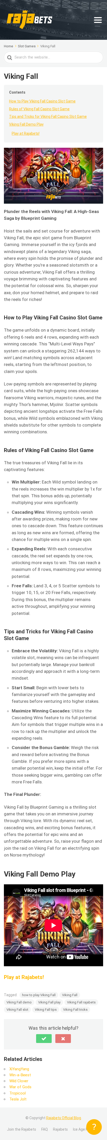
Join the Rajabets (21, 1129)
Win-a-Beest (20, 1075)
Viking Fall (69, 995)
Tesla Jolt (17, 1099)
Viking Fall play (49, 1002)
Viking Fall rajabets (81, 1002)
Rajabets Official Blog (63, 1118)
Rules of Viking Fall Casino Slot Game (39, 109)
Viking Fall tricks (75, 1010)
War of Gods (20, 1087)
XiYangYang (19, 1069)
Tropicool (17, 1093)
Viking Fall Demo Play (26, 124)
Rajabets (60, 1129)
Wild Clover (18, 1081)
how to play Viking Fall (39, 995)
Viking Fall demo (19, 1002)
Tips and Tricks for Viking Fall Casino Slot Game (48, 116)
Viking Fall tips (46, 1010)
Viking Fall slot (17, 1010)
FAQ (44, 1129)
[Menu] (98, 20)
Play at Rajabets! (25, 133)
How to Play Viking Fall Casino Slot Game (42, 101)
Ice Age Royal (84, 1129)
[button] (44, 1038)
